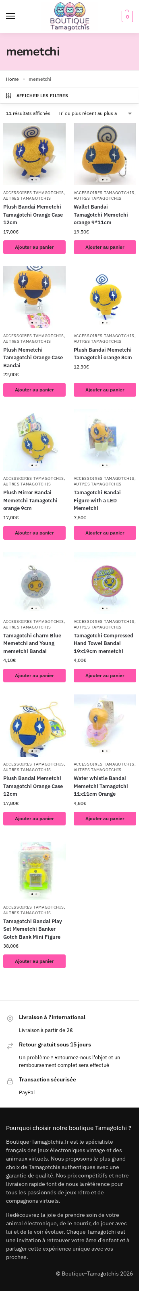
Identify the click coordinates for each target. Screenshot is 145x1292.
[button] (126, 16)
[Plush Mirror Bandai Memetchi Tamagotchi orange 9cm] (34, 440)
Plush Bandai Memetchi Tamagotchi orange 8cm (103, 353)
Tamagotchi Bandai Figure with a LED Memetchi (97, 500)
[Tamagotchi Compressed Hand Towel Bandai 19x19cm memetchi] (105, 583)
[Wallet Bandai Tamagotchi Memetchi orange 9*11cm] (105, 154)
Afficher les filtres (42, 95)
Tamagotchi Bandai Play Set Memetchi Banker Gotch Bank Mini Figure (32, 929)
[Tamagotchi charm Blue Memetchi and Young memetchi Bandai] (34, 583)
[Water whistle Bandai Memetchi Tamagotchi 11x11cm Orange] (105, 725)
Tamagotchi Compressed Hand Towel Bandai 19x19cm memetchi (103, 643)
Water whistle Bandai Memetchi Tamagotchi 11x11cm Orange (101, 786)
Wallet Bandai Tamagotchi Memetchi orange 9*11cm (101, 214)
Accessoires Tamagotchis (33, 192)
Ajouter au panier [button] (34, 247)
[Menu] (18, 16)
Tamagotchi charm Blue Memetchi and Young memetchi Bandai (32, 643)
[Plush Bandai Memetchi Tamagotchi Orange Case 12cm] (34, 154)
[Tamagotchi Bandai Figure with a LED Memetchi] (105, 440)
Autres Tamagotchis (27, 198)
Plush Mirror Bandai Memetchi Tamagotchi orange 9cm (30, 500)
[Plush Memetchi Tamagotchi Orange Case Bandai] (34, 297)
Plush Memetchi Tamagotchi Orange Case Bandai (33, 357)
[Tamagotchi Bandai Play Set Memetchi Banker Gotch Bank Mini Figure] (34, 868)
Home (12, 79)
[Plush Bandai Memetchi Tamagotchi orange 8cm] (105, 297)
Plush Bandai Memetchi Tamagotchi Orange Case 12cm (33, 214)
